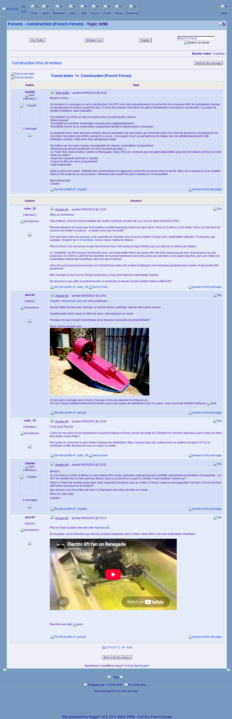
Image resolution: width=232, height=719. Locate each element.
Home (34, 13)
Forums (95, 13)
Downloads (59, 13)
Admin (224, 13)
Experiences (132, 13)
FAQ (84, 13)
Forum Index (62, 76)
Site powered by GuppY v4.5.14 (88, 717)
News (45, 13)
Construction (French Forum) (55, 24)
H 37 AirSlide (85, 240)
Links (72, 13)
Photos (107, 13)
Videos (118, 13)
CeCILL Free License (155, 717)
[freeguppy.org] (94, 684)
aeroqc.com (74, 301)
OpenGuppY (141, 665)
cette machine (97, 527)
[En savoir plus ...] (137, 684)
